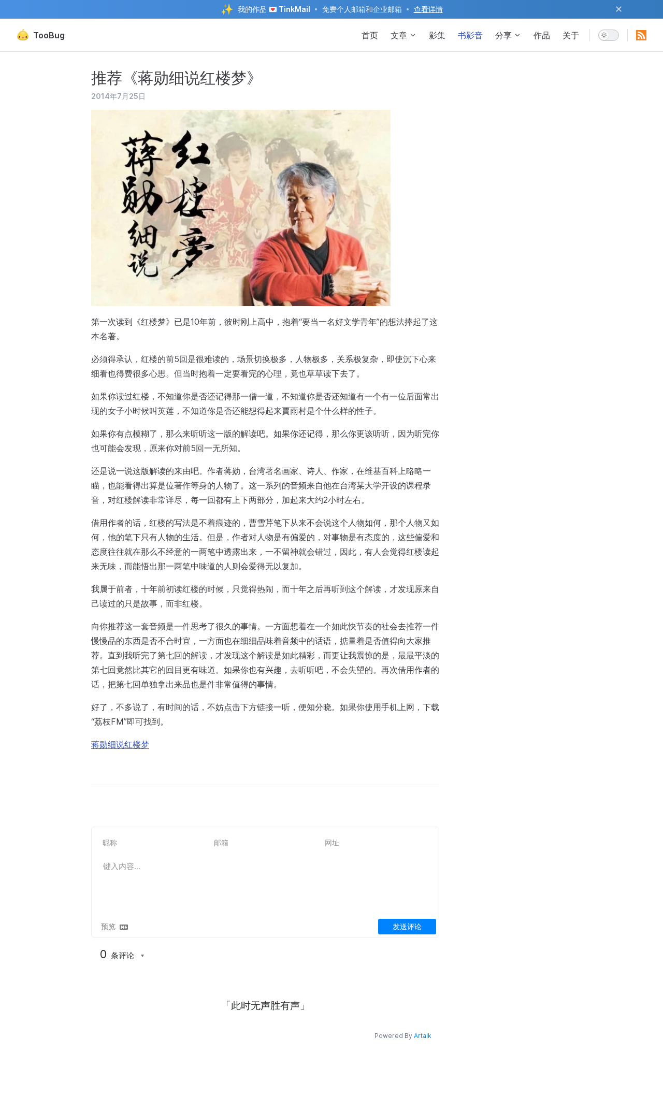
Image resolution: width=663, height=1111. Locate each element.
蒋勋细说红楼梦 (120, 744)
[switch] (608, 35)
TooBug (49, 35)
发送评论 (407, 926)
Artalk (422, 1036)
